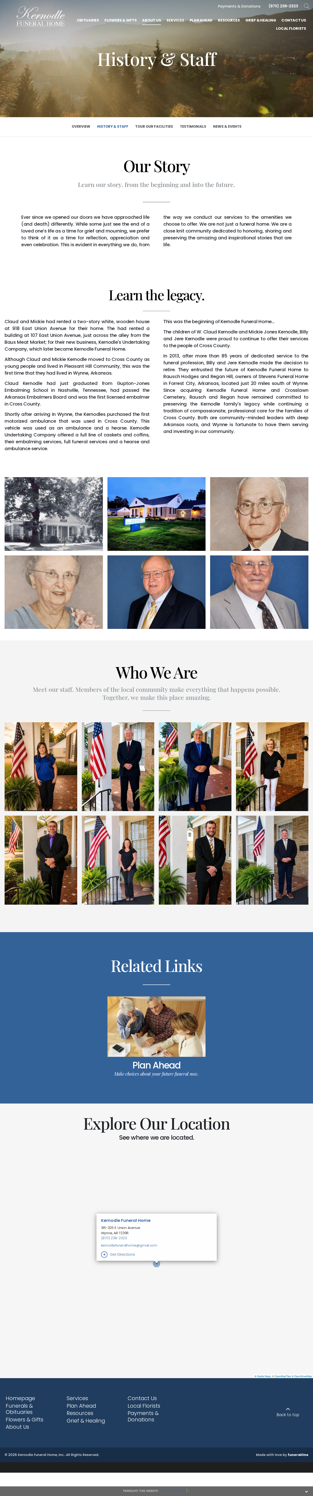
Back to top (288, 1415)
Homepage (20, 1398)
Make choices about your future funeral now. (156, 1074)
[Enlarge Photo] (54, 514)
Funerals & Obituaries (19, 1409)
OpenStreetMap (303, 1376)
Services (77, 1398)
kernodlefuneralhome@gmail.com (129, 1245)
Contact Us (142, 1398)
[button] (41, 766)
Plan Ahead (156, 1065)
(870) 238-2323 (114, 1238)
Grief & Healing (86, 1420)
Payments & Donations (143, 1416)
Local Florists (144, 1405)
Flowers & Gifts (24, 1419)
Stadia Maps (264, 1376)
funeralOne (298, 1455)
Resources (80, 1413)
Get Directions (122, 1254)
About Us (17, 1427)
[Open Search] (306, 6)
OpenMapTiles (283, 1376)
